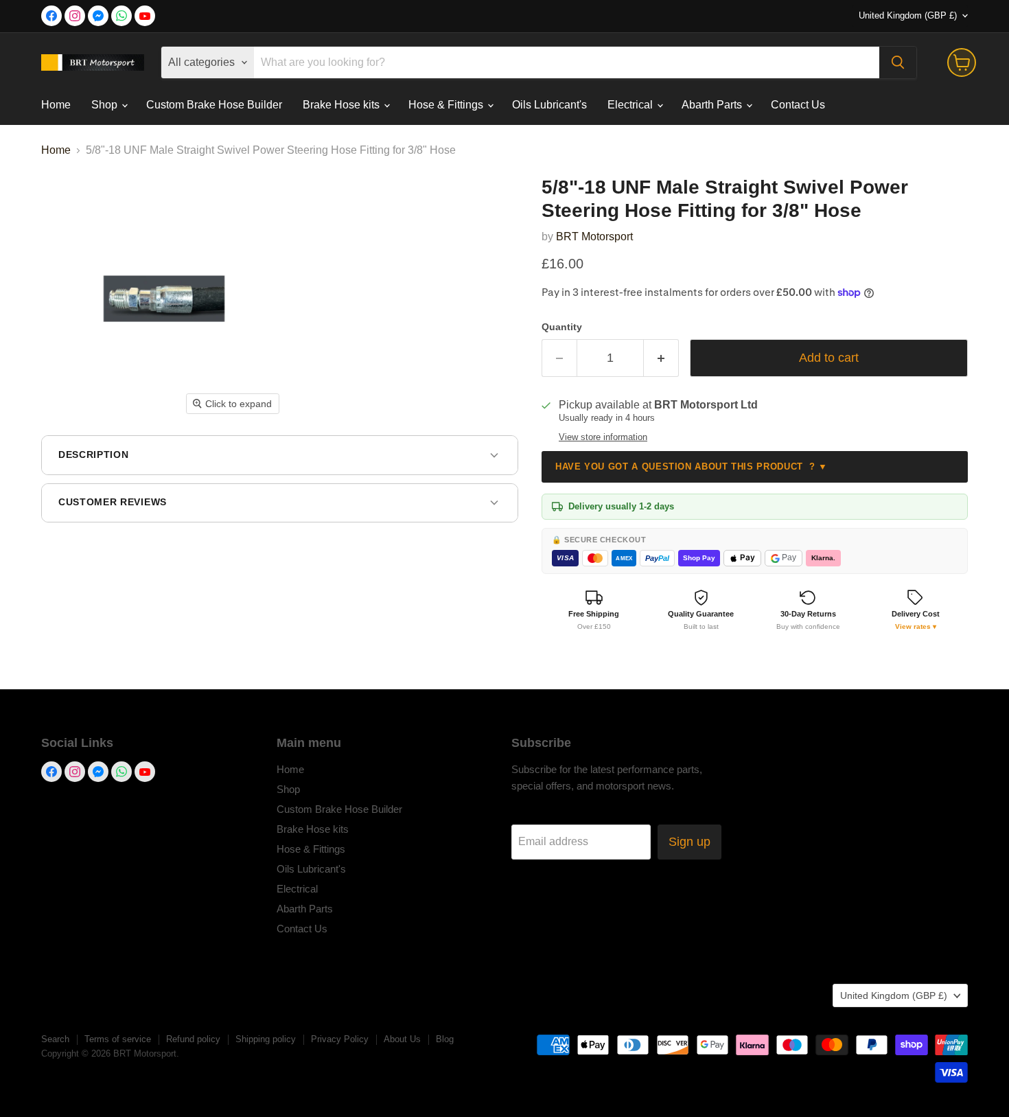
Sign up (689, 842)
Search (55, 1039)
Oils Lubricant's (549, 105)
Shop (105, 105)
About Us (402, 1039)
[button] (915, 609)
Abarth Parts (713, 105)
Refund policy (193, 1039)
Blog (445, 1039)
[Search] (897, 62)
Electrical (631, 105)
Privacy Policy (340, 1039)
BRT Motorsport (594, 236)
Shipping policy (265, 1039)
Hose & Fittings (447, 105)
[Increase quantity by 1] (661, 358)
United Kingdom (908, 15)
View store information (603, 437)
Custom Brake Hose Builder (214, 105)
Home (56, 105)
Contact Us (798, 105)
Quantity (562, 326)
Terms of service (117, 1039)
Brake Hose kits (342, 105)
